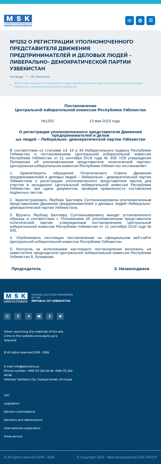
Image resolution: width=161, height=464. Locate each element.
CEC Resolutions (40, 76)
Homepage (16, 76)
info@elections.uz (26, 366)
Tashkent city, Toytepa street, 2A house (44, 379)
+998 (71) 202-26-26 (40, 371)
